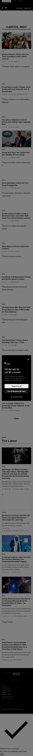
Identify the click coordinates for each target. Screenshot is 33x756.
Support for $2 (17, 386)
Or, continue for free (16, 397)
